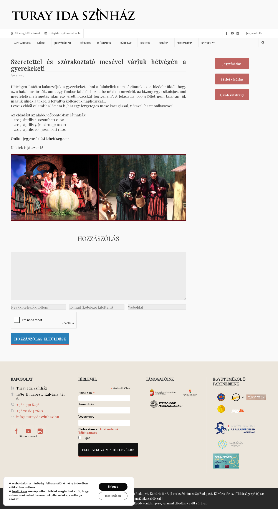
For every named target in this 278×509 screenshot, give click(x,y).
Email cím (86, 393)
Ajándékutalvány (232, 95)
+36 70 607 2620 (29, 410)
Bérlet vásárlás (232, 79)
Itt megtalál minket (27, 33)
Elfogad (113, 487)
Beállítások (113, 496)
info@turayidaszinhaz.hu (65, 33)
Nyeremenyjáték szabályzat (142, 498)
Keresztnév (86, 404)
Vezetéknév (86, 416)
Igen (87, 438)
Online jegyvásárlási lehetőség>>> (40, 138)
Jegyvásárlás (254, 33)
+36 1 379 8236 (27, 404)
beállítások (19, 491)
